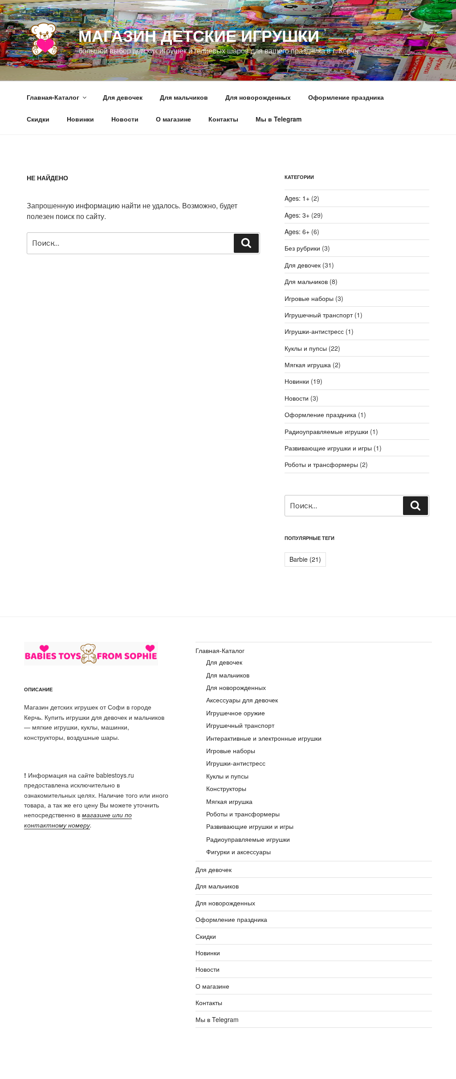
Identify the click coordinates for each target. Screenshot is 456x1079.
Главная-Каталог (53, 97)
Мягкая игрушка (308, 364)
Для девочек (122, 97)
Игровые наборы (309, 298)
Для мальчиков (184, 97)
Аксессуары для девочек (242, 699)
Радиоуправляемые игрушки (326, 431)
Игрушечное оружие (235, 712)
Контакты (223, 118)
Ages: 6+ (297, 231)
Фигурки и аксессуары (238, 851)
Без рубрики (302, 247)
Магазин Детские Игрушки (198, 35)
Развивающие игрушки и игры (328, 447)
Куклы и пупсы (306, 348)
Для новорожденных (258, 97)
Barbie (305, 559)
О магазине (173, 118)
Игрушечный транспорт (319, 314)
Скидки (38, 118)
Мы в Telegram (278, 118)
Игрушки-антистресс (314, 331)
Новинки (80, 118)
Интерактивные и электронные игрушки (264, 738)
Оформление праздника (346, 97)
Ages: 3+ (297, 215)
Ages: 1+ (297, 198)
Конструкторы (226, 788)
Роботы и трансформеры (321, 464)
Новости (124, 118)
